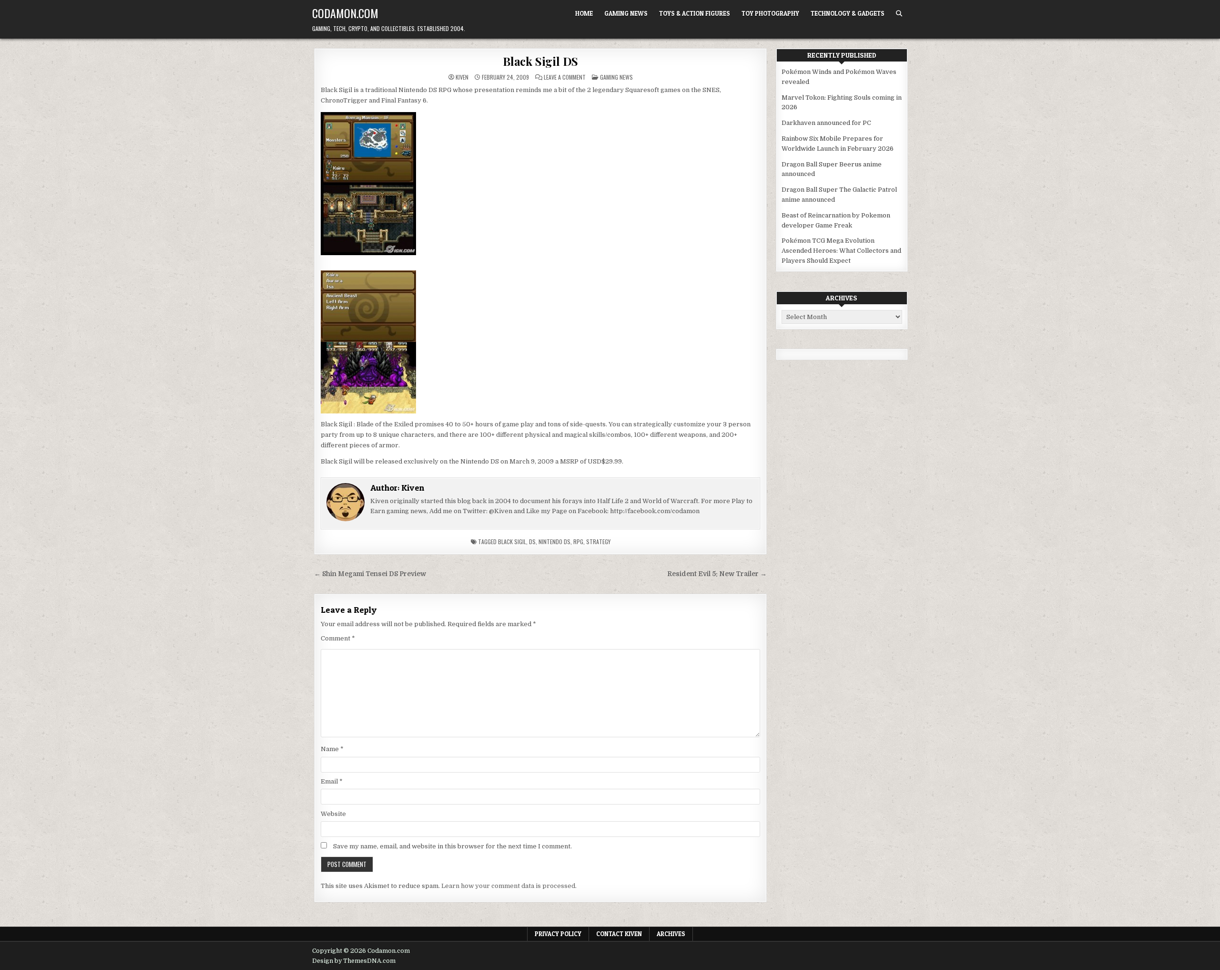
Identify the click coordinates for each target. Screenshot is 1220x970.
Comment (338, 638)
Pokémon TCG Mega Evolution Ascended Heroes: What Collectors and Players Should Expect (841, 250)
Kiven (462, 77)
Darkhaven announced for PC (826, 122)
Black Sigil (512, 541)
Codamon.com (345, 12)
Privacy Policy (558, 934)
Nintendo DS (554, 541)
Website (333, 813)
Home (584, 13)
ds (532, 541)
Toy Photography (770, 13)
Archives (671, 934)
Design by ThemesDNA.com (354, 961)
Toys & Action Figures (694, 13)
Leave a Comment (565, 77)
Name (332, 749)
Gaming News (626, 13)
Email (332, 781)
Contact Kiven (619, 934)
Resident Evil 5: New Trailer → (717, 574)
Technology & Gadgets (847, 13)
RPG (578, 541)
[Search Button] (899, 13)
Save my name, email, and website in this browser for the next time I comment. (452, 846)
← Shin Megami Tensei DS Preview (370, 574)
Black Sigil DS (540, 61)
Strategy (598, 541)
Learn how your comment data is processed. (509, 885)
